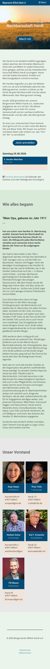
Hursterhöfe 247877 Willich (11, 546)
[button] (25, 163)
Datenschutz (25, 652)
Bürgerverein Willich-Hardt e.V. (14, 2)
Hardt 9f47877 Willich (11, 594)
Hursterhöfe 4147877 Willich (12, 498)
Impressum (25, 650)
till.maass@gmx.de (14, 599)
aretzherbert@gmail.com (17, 551)
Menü (43, 2)
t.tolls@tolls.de (35, 503)
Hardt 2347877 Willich (34, 546)
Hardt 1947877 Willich (34, 498)
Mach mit (25, 39)
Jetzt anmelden (25, 142)
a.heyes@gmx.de (13, 503)
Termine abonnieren (15, 176)
